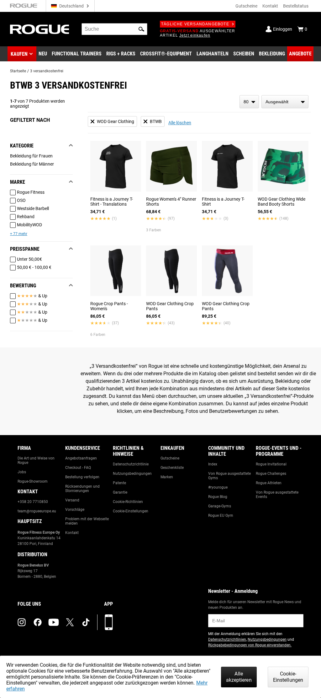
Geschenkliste (172, 467)
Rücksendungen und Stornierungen (82, 488)
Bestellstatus (295, 5)
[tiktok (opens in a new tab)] (86, 622)
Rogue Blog (217, 497)
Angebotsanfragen (81, 458)
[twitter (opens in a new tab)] (70, 622)
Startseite (18, 71)
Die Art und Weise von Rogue (36, 460)
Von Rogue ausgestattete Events (277, 494)
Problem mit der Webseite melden (87, 521)
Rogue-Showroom (33, 481)
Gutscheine (246, 5)
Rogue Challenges (271, 473)
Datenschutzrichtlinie (131, 464)
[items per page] (249, 101)
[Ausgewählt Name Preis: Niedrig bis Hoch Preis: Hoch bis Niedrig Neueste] (284, 101)
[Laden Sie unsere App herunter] (109, 622)
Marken (166, 477)
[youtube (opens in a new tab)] (53, 622)
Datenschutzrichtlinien (227, 639)
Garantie (120, 492)
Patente (119, 483)
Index (212, 464)
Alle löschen (179, 122)
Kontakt (270, 5)
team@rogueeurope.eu (37, 511)
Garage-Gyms (219, 506)
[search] (114, 29)
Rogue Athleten (269, 483)
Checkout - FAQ (78, 467)
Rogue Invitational (271, 464)
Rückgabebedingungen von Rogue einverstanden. (250, 645)
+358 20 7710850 (33, 502)
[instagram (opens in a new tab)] (21, 622)
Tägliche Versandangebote (195, 24)
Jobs (22, 472)
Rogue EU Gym (220, 515)
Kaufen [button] (19, 54)
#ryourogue (218, 487)
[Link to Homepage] (39, 29)
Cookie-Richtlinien (128, 502)
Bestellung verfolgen (82, 477)
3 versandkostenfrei (46, 71)
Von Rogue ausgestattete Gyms (229, 475)
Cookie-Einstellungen (130, 511)
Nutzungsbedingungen (132, 473)
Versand (72, 500)
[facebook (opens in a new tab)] (37, 622)
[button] (141, 29)
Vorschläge (74, 509)
